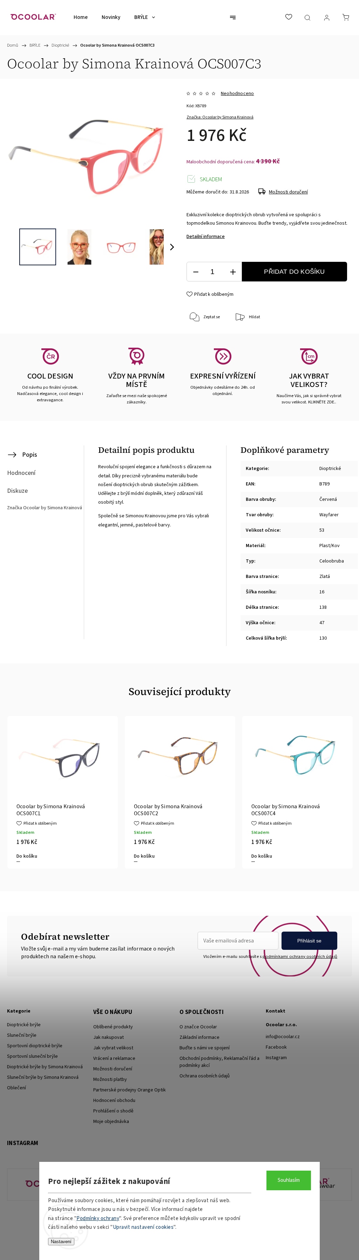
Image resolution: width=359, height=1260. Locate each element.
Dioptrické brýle (24, 1024)
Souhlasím (289, 1180)
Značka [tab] (44, 507)
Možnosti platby (110, 1079)
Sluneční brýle (21, 1035)
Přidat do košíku (294, 271)
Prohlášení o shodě (113, 1111)
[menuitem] (81, 17)
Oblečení (16, 1087)
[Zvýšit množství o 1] (233, 272)
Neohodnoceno (237, 93)
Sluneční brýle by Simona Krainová (43, 1077)
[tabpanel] (62, 792)
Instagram (276, 1057)
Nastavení (61, 1241)
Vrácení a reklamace (114, 1058)
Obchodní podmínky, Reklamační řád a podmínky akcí (219, 1062)
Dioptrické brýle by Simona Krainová (45, 1066)
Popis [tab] (29, 454)
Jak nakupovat (108, 1037)
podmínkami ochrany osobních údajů (300, 956)
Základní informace (199, 1037)
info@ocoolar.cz (283, 1036)
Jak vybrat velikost (113, 1047)
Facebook (276, 1047)
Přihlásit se (309, 941)
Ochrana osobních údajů (205, 1075)
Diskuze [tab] (17, 490)
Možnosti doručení (288, 192)
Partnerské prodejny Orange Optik (129, 1090)
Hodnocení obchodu (114, 1100)
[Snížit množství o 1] (195, 272)
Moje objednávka (111, 1121)
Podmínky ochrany (97, 1218)
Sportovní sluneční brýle (32, 1056)
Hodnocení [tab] (21, 473)
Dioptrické (330, 468)
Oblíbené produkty (113, 1026)
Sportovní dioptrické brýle (34, 1045)
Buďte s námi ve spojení (205, 1047)
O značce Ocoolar (198, 1026)
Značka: (220, 117)
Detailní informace (206, 236)
